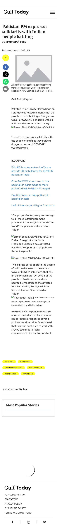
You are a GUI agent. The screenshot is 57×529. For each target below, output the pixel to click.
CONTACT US (11, 499)
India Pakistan (10, 374)
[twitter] (6, 74)
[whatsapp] (6, 82)
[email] (6, 89)
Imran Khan (28, 374)
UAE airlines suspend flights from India (33, 205)
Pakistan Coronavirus (13, 368)
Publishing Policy (15, 508)
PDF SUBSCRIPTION (15, 494)
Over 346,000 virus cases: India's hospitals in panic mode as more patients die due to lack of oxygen (30, 185)
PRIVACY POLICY (13, 503)
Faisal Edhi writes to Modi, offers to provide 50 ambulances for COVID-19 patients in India (32, 171)
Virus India (9, 362)
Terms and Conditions (18, 512)
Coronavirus (25, 362)
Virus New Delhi (36, 368)
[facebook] (6, 67)
